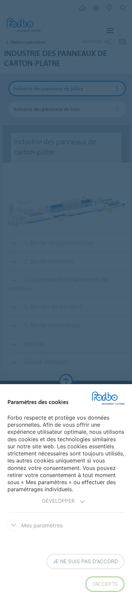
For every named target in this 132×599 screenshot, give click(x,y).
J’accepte (105, 584)
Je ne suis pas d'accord (85, 561)
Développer (58, 501)
